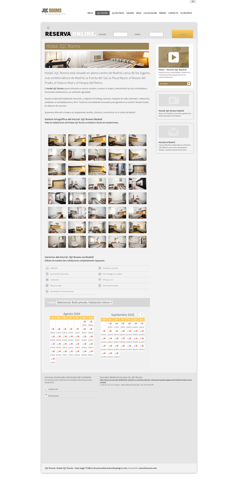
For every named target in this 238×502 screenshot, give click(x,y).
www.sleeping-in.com (117, 468)
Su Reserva (186, 13)
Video (139, 13)
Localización (150, 13)
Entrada (102, 34)
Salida (137, 34)
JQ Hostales (118, 13)
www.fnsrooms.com (147, 468)
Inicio (90, 13)
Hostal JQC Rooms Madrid (171, 110)
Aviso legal (80, 468)
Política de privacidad (96, 468)
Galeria (130, 13)
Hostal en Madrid (167, 142)
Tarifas (162, 13)
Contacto (173, 13)
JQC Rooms (102, 13)
